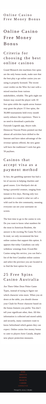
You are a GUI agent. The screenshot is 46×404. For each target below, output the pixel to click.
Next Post (22, 358)
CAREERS (23, 383)
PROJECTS (23, 380)
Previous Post (23, 349)
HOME (23, 372)
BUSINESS (23, 377)
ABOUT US (23, 375)
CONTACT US (23, 386)
